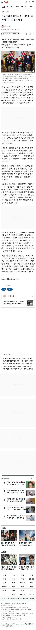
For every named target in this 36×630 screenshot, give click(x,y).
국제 (2, 12)
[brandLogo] (4, 2)
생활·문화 (4, 586)
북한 (22, 579)
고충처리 (32, 598)
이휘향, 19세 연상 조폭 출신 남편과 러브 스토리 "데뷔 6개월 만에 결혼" (16, 501)
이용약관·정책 (24, 598)
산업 (4, 583)
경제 (22, 575)
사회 (13, 575)
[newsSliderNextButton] (33, 478)
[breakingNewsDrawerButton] (29, 2)
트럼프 (10, 289)
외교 (13, 579)
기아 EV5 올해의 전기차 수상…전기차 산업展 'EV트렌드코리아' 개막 (13, 303)
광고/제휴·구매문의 (13, 598)
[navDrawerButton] (33, 2)
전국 (4, 579)
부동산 (13, 583)
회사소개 (4, 598)
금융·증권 (31, 579)
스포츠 (3, 552)
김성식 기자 (7, 26)
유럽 (3, 289)
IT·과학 (22, 583)
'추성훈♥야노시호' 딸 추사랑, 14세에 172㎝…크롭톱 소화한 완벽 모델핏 (16, 493)
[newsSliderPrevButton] (28, 478)
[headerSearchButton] (26, 2)
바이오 (31, 583)
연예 (3, 528)
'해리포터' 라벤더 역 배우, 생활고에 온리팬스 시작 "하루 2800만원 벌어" (16, 484)
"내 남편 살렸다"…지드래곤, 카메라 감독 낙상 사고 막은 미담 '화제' (16, 518)
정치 (4, 575)
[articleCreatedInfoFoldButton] (20, 30)
